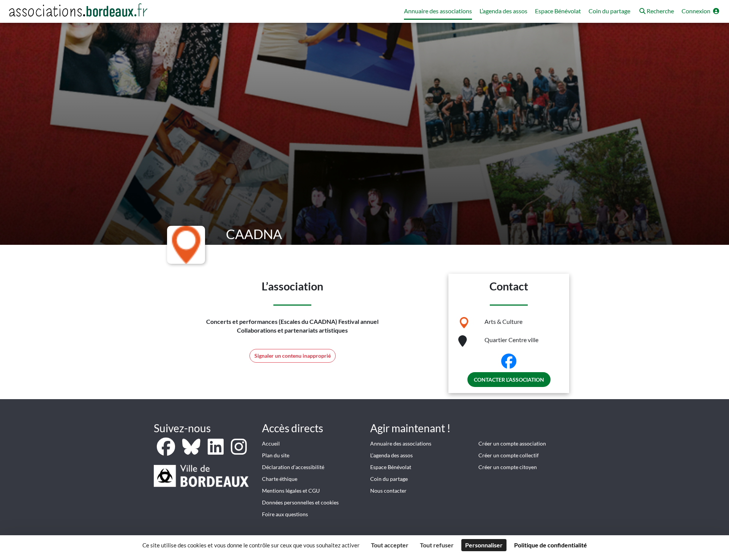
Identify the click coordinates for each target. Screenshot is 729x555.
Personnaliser (484, 545)
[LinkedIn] (216, 451)
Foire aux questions (285, 514)
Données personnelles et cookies (300, 502)
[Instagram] (239, 451)
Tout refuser (437, 545)
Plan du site (275, 455)
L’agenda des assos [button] (503, 10)
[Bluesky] (192, 451)
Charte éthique (279, 479)
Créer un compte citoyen (507, 467)
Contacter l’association (509, 379)
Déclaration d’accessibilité (293, 467)
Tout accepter (390, 545)
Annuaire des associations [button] (438, 10)
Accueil (271, 443)
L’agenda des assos (391, 455)
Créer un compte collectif (508, 455)
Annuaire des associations (400, 443)
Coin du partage (389, 479)
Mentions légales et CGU (291, 490)
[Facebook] (166, 451)
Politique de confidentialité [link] (550, 545)
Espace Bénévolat (390, 467)
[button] (656, 11)
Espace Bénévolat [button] (558, 10)
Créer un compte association (512, 443)
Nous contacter (388, 490)
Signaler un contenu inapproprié (292, 355)
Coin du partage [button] (609, 10)
